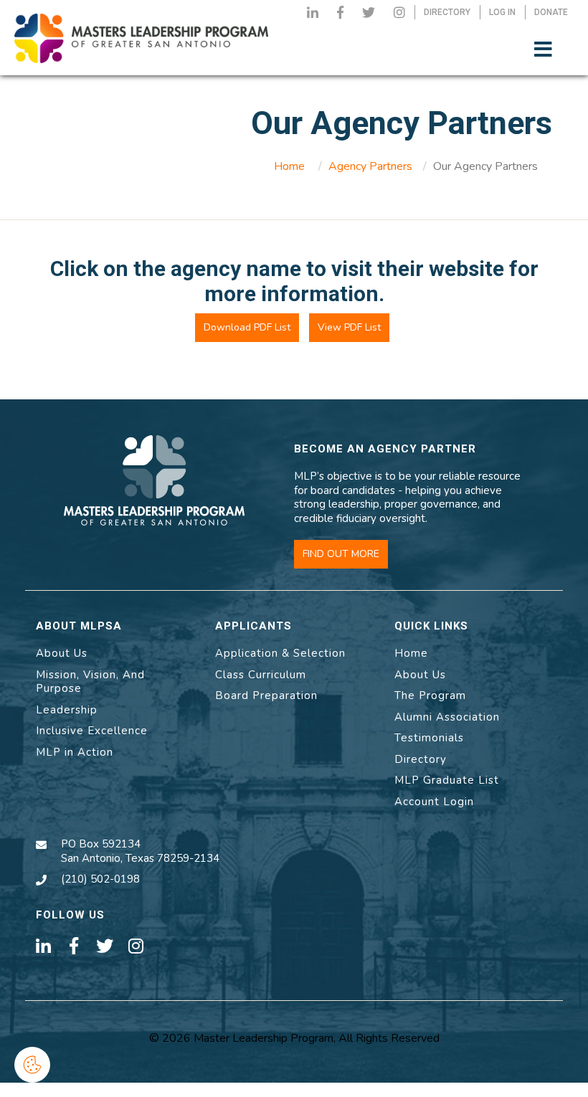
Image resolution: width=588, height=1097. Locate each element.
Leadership (67, 710)
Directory (420, 759)
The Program (430, 695)
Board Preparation (266, 695)
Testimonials (429, 738)
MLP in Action (74, 752)
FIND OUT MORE (341, 554)
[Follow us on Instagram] (399, 12)
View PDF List (349, 327)
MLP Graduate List (446, 780)
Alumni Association (447, 717)
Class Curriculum (260, 675)
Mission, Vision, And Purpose (90, 682)
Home (289, 166)
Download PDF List (247, 327)
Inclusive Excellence (92, 730)
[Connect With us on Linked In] (313, 12)
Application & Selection (280, 653)
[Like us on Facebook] (340, 12)
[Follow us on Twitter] (368, 12)
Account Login (434, 801)
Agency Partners (370, 166)
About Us (61, 653)
